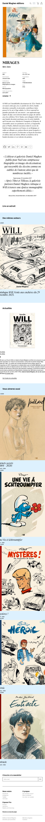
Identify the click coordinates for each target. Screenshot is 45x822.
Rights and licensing (8, 808)
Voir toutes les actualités (10, 378)
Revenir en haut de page (10, 811)
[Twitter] (9, 147)
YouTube (5, 798)
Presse (5, 804)
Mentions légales (27, 818)
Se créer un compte (28, 797)
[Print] (22, 147)
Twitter (4, 797)
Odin (9, 67)
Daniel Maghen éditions (13, 3)
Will (4, 67)
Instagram (5, 795)
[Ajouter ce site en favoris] (30, 147)
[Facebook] (5, 147)
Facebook (5, 793)
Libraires (5, 806)
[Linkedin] (13, 147)
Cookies (24, 819)
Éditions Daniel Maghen (9, 818)
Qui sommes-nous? (27, 793)
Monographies (7, 88)
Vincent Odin (6, 78)
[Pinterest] (17, 147)
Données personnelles (9, 819)
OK (40, 779)
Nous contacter (26, 795)
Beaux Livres (6, 82)
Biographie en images (9, 84)
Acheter (6, 96)
